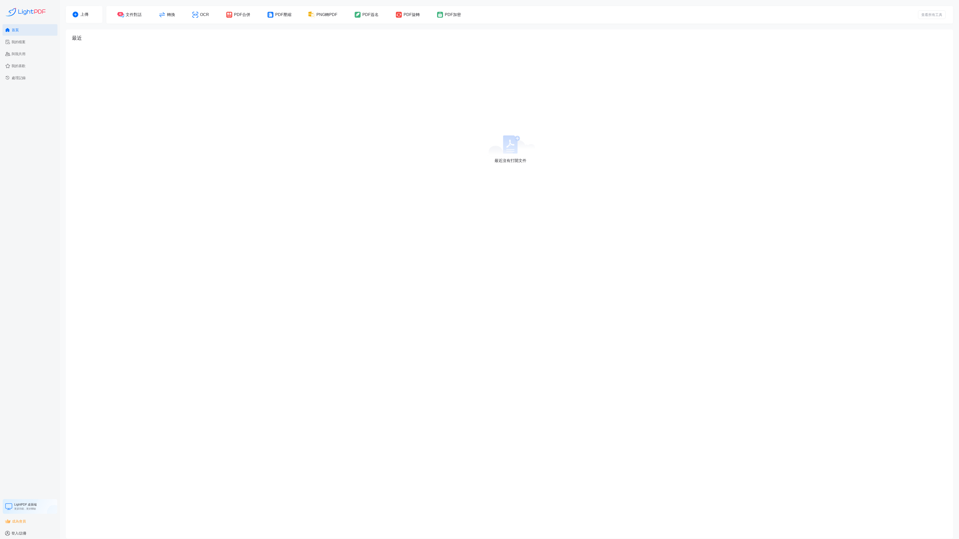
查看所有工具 (931, 15)
